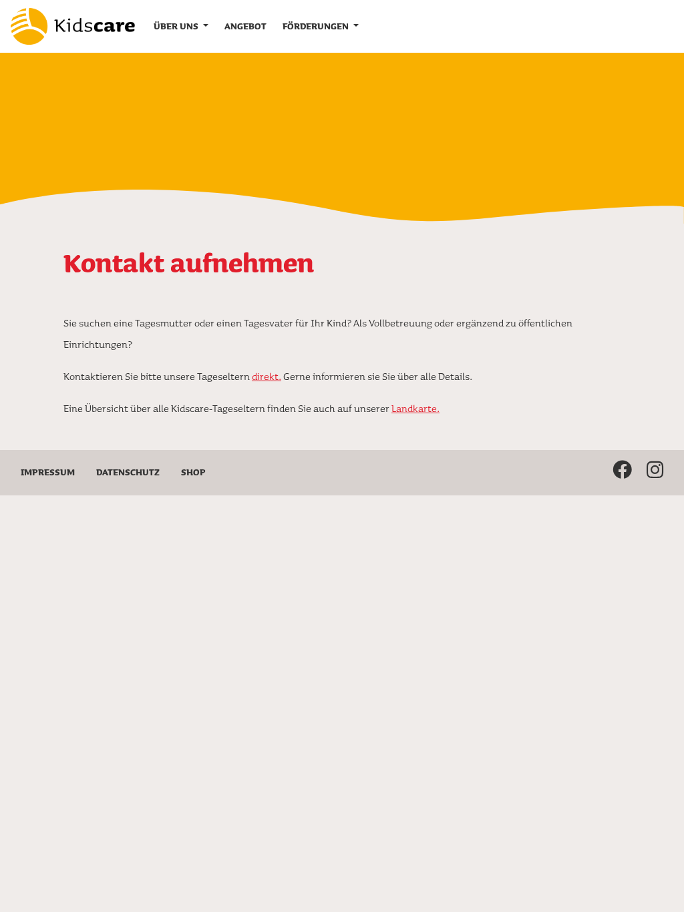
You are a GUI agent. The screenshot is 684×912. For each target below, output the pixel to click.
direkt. (266, 376)
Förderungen (317, 26)
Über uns (177, 26)
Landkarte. (415, 408)
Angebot (245, 26)
